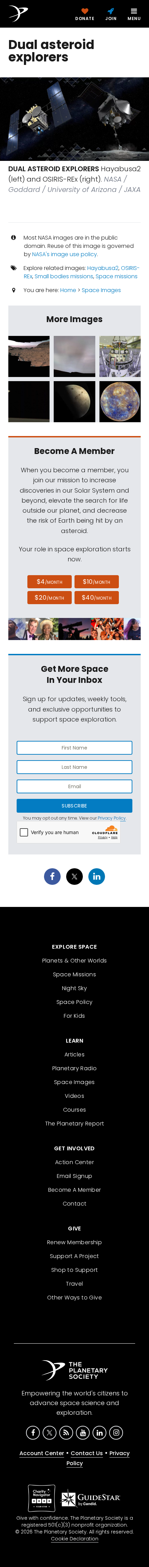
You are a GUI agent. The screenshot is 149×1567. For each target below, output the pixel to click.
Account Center (41, 1453)
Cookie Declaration (74, 1538)
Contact (75, 1204)
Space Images (101, 290)
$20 (49, 597)
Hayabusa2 (103, 268)
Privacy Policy (112, 818)
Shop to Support (74, 1270)
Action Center (74, 1162)
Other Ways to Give (74, 1298)
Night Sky (74, 988)
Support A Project (74, 1256)
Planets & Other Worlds (74, 961)
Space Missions (74, 974)
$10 (96, 581)
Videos (74, 1096)
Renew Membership (74, 1242)
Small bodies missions (64, 276)
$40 (97, 597)
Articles (74, 1054)
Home (68, 290)
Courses (74, 1110)
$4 (50, 581)
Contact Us (87, 1453)
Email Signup (75, 1176)
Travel (74, 1284)
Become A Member (74, 1190)
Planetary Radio (74, 1068)
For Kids (74, 1016)
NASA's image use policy (64, 254)
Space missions (117, 276)
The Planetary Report (74, 1124)
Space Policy (74, 1002)
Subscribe (74, 805)
